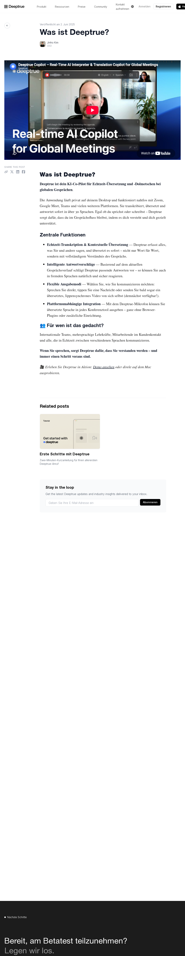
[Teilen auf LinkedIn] (18, 172)
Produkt (41, 6)
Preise (81, 6)
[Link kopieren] (6, 172)
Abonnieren (150, 502)
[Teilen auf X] (12, 172)
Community (100, 6)
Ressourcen (62, 6)
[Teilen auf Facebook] (23, 172)
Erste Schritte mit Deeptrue (64, 454)
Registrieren (163, 6)
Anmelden (144, 6)
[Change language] (132, 6)
